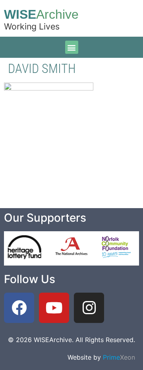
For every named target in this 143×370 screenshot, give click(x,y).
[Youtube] (54, 308)
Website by (101, 357)
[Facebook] (19, 308)
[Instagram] (89, 308)
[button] (71, 47)
